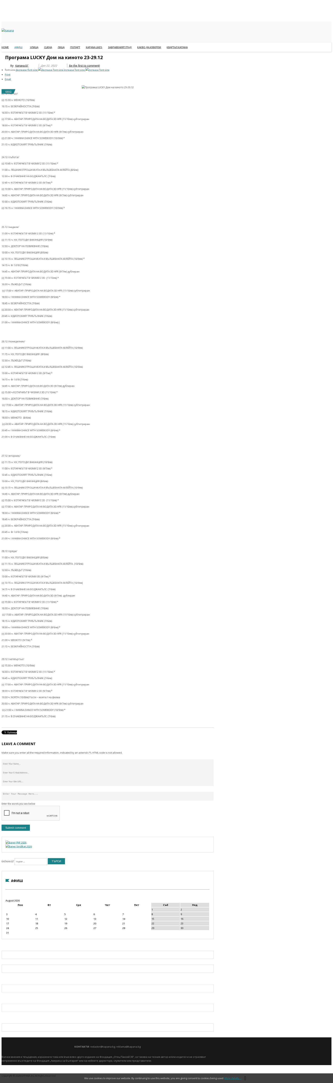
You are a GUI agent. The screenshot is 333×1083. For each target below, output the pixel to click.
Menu (3, 56)
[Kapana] (8, 30)
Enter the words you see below (18, 803)
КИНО (8, 91)
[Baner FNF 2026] (16, 842)
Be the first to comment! (84, 65)
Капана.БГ (22, 65)
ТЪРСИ (56, 861)
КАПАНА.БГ (8, 861)
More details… (233, 1078)
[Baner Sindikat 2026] (19, 846)
